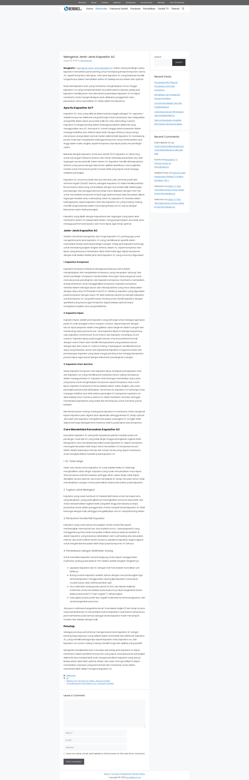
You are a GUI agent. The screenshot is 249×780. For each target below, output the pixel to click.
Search (157, 56)
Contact (104, 2)
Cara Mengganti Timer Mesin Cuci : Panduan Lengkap (90, 683)
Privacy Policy (146, 2)
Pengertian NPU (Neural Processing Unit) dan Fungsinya (165, 86)
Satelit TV (163, 8)
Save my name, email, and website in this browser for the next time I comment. (105, 753)
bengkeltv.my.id (133, 777)
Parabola (135, 8)
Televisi (175, 8)
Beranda (82, 2)
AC (67, 678)
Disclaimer (126, 773)
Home (89, 8)
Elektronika (101, 8)
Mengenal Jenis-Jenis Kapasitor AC (95, 68)
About (93, 2)
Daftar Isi (117, 2)
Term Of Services (177, 2)
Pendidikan (149, 8)
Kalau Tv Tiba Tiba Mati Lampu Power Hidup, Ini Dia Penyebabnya (169, 190)
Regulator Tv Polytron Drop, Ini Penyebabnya (166, 163)
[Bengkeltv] (73, 8)
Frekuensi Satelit (119, 8)
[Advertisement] (124, 31)
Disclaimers (131, 2)
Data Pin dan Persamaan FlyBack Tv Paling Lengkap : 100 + (169, 176)
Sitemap (161, 2)
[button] (183, 8)
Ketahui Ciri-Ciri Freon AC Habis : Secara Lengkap (88, 681)
